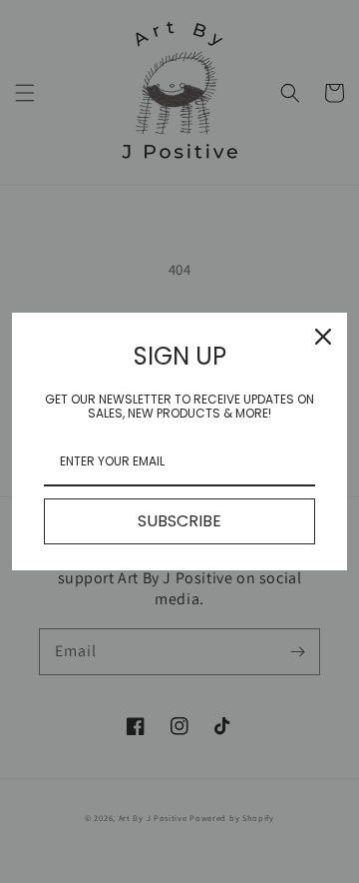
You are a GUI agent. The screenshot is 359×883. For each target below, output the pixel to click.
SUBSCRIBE (179, 520)
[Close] (323, 337)
